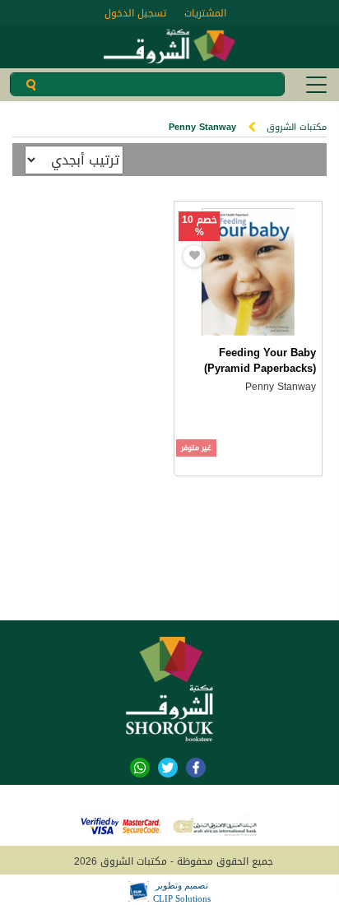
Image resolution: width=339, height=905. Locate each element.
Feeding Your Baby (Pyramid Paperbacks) (260, 360)
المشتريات (205, 13)
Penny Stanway (280, 387)
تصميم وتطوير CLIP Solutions (182, 891)
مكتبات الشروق (297, 127)
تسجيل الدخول (135, 13)
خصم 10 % (199, 226)
